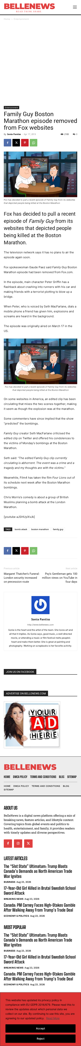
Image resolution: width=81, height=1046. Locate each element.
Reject (40, 1038)
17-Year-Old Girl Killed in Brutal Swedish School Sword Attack (40, 891)
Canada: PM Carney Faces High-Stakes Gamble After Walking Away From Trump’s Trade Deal (39, 907)
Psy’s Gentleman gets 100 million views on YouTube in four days (59, 577)
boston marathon (40, 529)
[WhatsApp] (33, 142)
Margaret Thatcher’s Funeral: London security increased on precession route (22, 577)
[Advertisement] (40, 63)
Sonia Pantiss (14, 134)
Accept (40, 1028)
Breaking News (13, 898)
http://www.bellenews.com (40, 624)
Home (7, 19)
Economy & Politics (16, 915)
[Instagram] (18, 843)
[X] (16, 142)
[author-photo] (40, 614)
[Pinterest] (25, 142)
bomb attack (21, 529)
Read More (53, 1018)
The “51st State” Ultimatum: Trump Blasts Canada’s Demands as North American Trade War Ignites (38, 871)
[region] (40, 1019)
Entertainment (21, 19)
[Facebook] (7, 142)
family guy (58, 529)
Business (9, 881)
